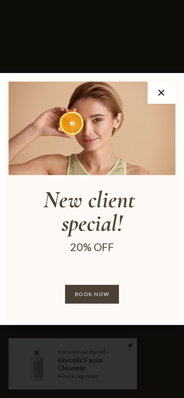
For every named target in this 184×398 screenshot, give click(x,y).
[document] (92, 199)
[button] (162, 93)
